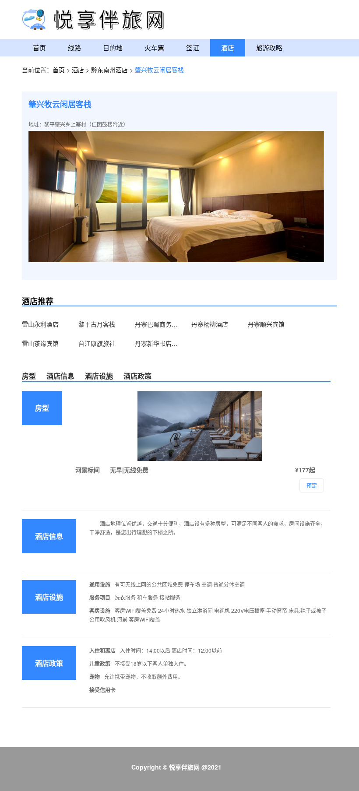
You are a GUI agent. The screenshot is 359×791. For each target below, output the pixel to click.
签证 (192, 47)
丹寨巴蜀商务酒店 (157, 324)
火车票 (154, 47)
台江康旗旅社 (96, 343)
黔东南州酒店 (110, 69)
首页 (39, 47)
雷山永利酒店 (40, 324)
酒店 (227, 47)
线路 (74, 47)
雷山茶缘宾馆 (40, 343)
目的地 (113, 47)
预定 (311, 485)
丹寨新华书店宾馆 (157, 343)
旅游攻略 (269, 47)
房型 (29, 376)
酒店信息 (60, 376)
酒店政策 (137, 376)
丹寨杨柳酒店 (209, 324)
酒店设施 (99, 376)
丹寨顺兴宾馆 (266, 324)
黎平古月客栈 (96, 324)
